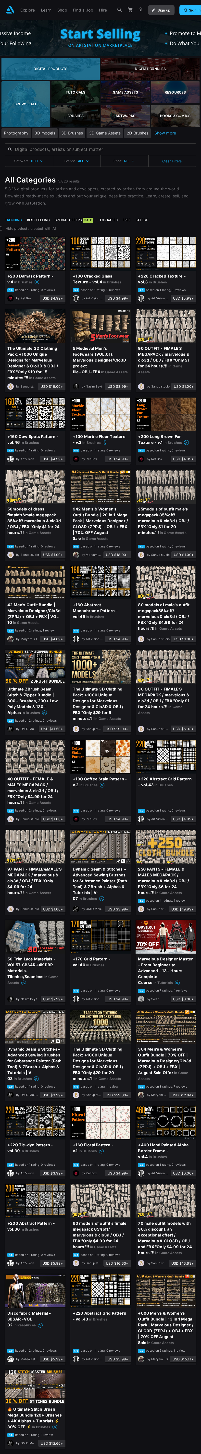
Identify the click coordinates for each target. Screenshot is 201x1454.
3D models (45, 133)
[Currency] (140, 10)
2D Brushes (137, 133)
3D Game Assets (105, 133)
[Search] (120, 10)
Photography (16, 133)
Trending (13, 220)
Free (127, 220)
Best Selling (38, 220)
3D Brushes (72, 133)
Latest (142, 220)
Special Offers (73, 220)
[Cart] (130, 10)
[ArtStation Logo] (10, 10)
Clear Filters (172, 161)
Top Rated (109, 220)
